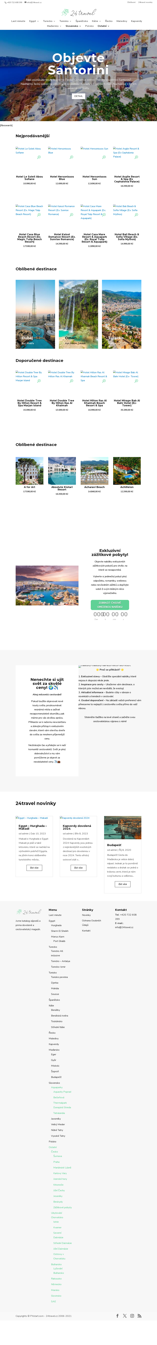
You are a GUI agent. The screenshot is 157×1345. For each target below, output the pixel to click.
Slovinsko (56, 1296)
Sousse (55, 994)
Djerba (54, 982)
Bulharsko (56, 1264)
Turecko (47, 21)
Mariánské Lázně (62, 1167)
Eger (53, 1054)
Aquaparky (57, 1087)
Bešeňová (58, 1097)
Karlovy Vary (60, 1173)
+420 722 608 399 (14, 2)
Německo (56, 1284)
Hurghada (56, 925)
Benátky (55, 1010)
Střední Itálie (58, 1027)
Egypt (32, 21)
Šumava (57, 1156)
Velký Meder (58, 1124)
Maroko (55, 1290)
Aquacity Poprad (62, 1092)
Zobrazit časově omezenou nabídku (109, 604)
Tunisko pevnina (59, 977)
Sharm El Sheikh (59, 931)
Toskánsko (56, 1021)
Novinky (86, 915)
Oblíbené (131, 2)
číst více (34, 867)
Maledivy (122, 21)
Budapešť (114, 845)
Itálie (95, 21)
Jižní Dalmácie (60, 1249)
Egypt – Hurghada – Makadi (33, 827)
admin (25, 833)
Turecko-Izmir (58, 967)
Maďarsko (53, 26)
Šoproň (55, 1071)
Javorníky (56, 1118)
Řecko (109, 21)
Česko (54, 1151)
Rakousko (56, 1278)
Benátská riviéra (59, 1015)
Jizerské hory (60, 1179)
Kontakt (86, 930)
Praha (56, 1162)
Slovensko (72, 26)
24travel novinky (145, 2)
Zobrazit (29, 192)
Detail (78, 96)
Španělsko (82, 21)
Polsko (89, 26)
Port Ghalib (59, 941)
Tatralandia (59, 1113)
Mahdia (55, 988)
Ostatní (102, 26)
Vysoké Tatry (58, 1136)
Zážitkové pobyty (62, 1207)
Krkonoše (58, 1184)
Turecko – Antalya (60, 961)
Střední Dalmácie (62, 1243)
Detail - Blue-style (33, 349)
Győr (53, 1060)
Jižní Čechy (59, 1190)
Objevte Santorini (78, 63)
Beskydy (58, 1201)
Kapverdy (136, 21)
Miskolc (55, 1065)
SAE (53, 1301)
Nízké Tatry (57, 1130)
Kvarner (57, 1227)
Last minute (18, 21)
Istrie (56, 1222)
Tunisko (64, 21)
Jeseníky (57, 1196)
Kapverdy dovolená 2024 (77, 827)
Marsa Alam (57, 936)
